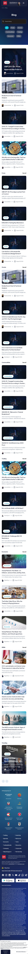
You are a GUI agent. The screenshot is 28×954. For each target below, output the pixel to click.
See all (24, 173)
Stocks (20, 28)
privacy (1, 948)
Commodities (10, 32)
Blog (6, 7)
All (6, 28)
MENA (18, 36)
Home (3, 7)
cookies (24, 947)
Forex (12, 28)
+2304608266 (11, 863)
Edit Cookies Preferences (21, 951)
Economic (11, 36)
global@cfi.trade (20, 863)
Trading (20, 32)
